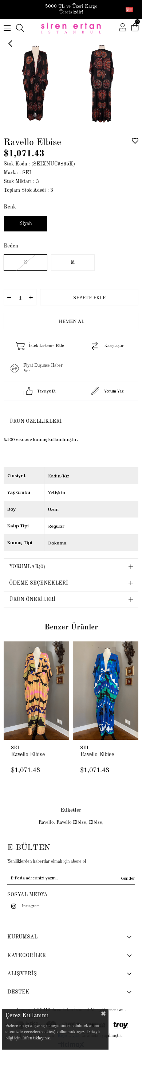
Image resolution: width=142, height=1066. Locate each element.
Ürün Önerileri (32, 599)
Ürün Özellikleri (35, 421)
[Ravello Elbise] (36, 690)
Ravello (46, 822)
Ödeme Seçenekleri (38, 583)
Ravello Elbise (28, 755)
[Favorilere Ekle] (135, 141)
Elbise (95, 822)
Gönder (128, 878)
